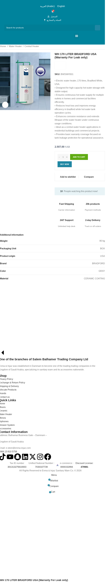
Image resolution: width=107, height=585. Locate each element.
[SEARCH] (97, 27)
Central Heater (32, 46)
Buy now (64, 164)
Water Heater (15, 46)
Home (3, 46)
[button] (76, 36)
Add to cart (79, 157)
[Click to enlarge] (5, 105)
